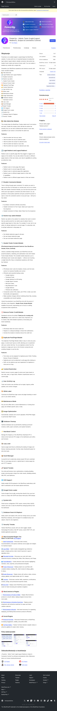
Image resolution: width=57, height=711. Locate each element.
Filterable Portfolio (8, 556)
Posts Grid (5, 584)
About (2, 675)
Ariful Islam (24, 665)
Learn (30, 675)
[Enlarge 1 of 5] (10, 636)
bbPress (4, 692)
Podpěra (53, 48)
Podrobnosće (6, 48)
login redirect (52, 80)
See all (54, 116)
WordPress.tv (33, 682)
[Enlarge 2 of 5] (10, 643)
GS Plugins (14, 42)
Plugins (17, 680)
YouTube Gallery (7, 625)
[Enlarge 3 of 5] (22, 636)
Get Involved (46, 675)
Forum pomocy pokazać (45, 129)
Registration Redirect (51, 86)
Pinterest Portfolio (8, 619)
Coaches (5, 579)
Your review (42, 116)
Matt (3, 689)
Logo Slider (6, 549)
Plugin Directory (5, 6)
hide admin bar (52, 77)
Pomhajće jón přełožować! (42, 10)
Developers (32, 680)
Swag (45, 682)
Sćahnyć (53, 40)
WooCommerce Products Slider (11, 595)
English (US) (53, 71)
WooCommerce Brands (9, 609)
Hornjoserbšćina (9, 700)
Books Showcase (8, 574)
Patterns (17, 682)
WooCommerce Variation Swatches (13, 602)
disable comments (51, 74)
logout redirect (52, 83)
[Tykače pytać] (16, 15)
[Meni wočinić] (55, 2)
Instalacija (26, 48)
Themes (17, 677)
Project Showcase (8, 567)
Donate (45, 680)
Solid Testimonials (8, 541)
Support (31, 677)
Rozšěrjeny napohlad (44, 90)
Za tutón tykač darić (44, 142)
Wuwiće (34, 48)
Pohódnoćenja (17, 48)
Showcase (18, 675)
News (2, 677)
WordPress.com (6, 687)
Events (45, 677)
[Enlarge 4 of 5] (34, 636)
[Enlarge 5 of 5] (34, 642)
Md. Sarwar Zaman (9, 665)
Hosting (3, 680)
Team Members (7, 561)
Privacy (3, 682)
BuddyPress (5, 694)
